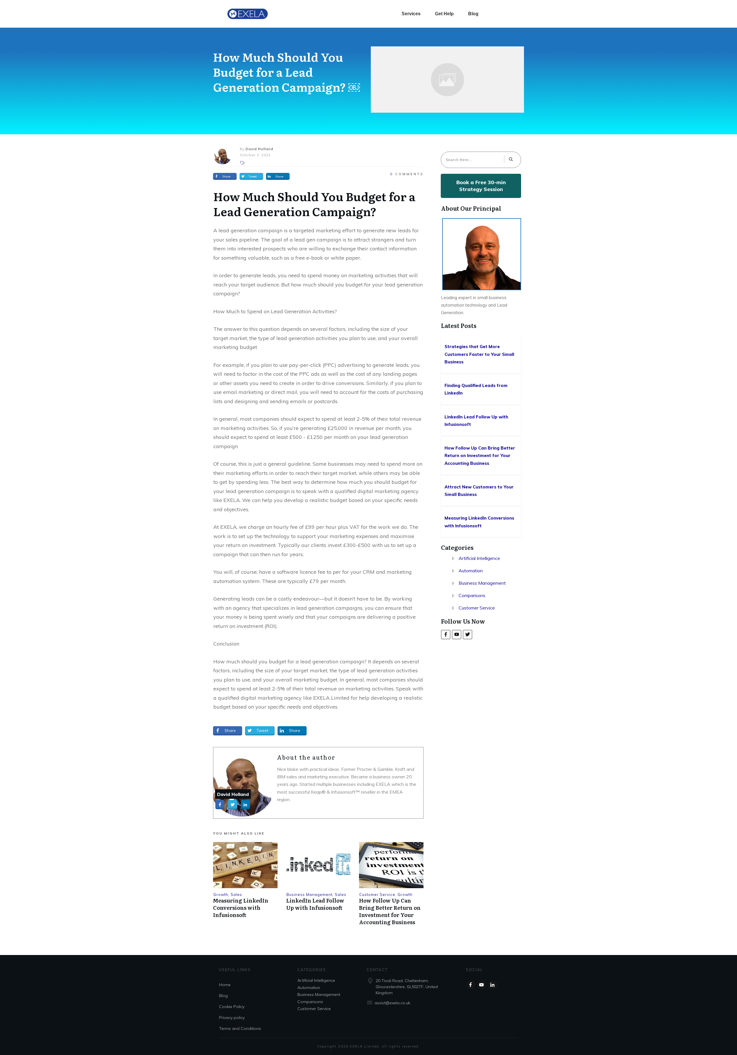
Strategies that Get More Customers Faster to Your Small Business (481, 354)
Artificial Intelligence (479, 558)
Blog (223, 995)
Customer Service (377, 894)
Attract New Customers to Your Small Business (481, 491)
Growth (220, 894)
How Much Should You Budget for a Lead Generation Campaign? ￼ (286, 71)
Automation (471, 570)
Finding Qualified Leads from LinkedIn (481, 389)
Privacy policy (232, 1017)
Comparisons (472, 595)
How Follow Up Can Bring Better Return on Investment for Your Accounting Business (390, 911)
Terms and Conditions (240, 1028)
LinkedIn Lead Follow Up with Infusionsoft (315, 904)
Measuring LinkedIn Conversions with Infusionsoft (240, 908)
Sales (236, 894)
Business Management (309, 894)
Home (225, 984)
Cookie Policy (231, 1006)
